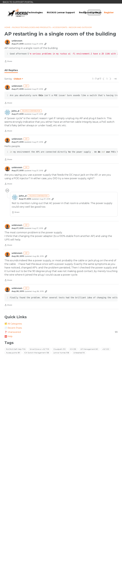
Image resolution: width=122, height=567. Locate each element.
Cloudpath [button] (59, 349)
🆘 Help (8, 336)
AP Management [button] (89, 349)
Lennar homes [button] (61, 353)
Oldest (18, 78)
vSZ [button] (105, 349)
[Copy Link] (45, 44)
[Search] (84, 12)
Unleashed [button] (79, 353)
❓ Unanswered (61, 332)
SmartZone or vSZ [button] (39, 349)
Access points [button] (13, 353)
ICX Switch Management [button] (36, 353)
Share (8, 61)
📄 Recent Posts (13, 328)
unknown (17, 41)
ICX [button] (73, 349)
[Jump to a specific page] (115, 78)
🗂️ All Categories (13, 323)
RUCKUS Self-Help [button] (15, 349)
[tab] (11, 70)
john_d (15, 111)
